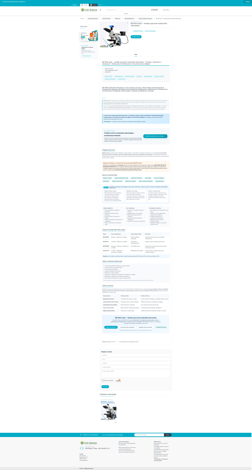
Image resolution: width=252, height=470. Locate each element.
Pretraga (155, 9)
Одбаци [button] (248, 1)
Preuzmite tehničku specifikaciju (127, 327)
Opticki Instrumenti (106, 18)
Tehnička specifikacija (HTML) (111, 70)
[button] (127, 23)
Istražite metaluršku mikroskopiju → (155, 136)
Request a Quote (136, 36)
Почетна (82, 18)
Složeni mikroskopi (109, 68)
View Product (115, 422)
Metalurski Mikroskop (129, 18)
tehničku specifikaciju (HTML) (153, 256)
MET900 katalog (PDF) (141, 256)
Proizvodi (126, 13)
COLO (82, 468)
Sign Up (167, 434)
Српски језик (166, 9)
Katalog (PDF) (108, 72)
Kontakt (100, 4)
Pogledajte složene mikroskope (145, 327)
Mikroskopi (117, 18)
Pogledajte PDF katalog (161, 327)
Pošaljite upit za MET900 (111, 327)
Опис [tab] (135, 54)
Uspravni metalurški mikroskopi (145, 18)
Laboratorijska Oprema (93, 18)
